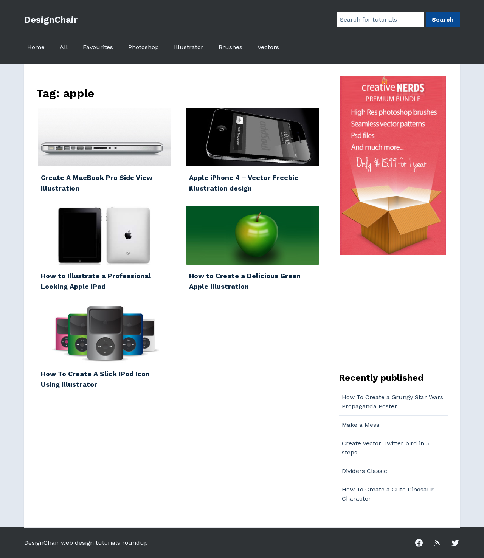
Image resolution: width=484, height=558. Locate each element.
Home (36, 47)
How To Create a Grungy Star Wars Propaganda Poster (392, 402)
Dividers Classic (364, 470)
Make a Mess (360, 424)
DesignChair (51, 19)
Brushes (230, 47)
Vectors (268, 47)
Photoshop (143, 47)
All (64, 47)
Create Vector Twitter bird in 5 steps (386, 448)
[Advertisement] (386, 312)
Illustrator (188, 47)
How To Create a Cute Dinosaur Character (388, 494)
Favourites (98, 47)
